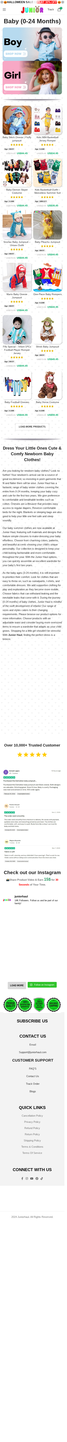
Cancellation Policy (32, 1115)
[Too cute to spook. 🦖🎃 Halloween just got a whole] (17, 935)
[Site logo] (32, 9)
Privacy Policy (32, 1121)
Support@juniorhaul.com (33, 1052)
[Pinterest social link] (37, 1178)
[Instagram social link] (26, 1178)
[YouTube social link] (31, 1178)
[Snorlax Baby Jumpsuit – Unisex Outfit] (17, 224)
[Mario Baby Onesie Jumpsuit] (17, 277)
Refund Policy (32, 1128)
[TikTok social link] (42, 1178)
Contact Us (32, 1076)
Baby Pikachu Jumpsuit (47, 242)
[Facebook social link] (22, 1178)
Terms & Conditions (32, 1146)
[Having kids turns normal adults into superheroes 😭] (47, 971)
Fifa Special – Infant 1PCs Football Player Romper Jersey (17, 350)
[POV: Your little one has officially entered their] (47, 917)
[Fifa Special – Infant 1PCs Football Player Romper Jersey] (17, 329)
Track (51, 9)
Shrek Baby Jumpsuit (47, 346)
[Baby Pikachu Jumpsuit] (47, 224)
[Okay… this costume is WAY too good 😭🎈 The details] (17, 917)
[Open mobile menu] (4, 9)
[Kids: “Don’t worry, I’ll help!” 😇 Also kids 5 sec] (47, 953)
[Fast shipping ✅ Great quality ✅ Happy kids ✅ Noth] (17, 971)
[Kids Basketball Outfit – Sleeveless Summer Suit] (47, 172)
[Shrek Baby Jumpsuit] (47, 329)
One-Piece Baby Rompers (47, 294)
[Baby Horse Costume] (47, 385)
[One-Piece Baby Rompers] (47, 277)
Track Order (33, 1083)
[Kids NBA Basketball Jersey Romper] (47, 120)
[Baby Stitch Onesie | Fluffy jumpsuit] (17, 120)
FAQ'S (32, 1068)
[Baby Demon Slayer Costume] (17, 172)
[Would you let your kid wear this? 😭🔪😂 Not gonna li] (17, 953)
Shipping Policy (32, 1140)
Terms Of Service (32, 1152)
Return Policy (32, 1134)
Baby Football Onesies (17, 402)
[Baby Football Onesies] (17, 385)
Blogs (33, 1091)
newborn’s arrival (26, 474)
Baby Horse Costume (47, 402)
